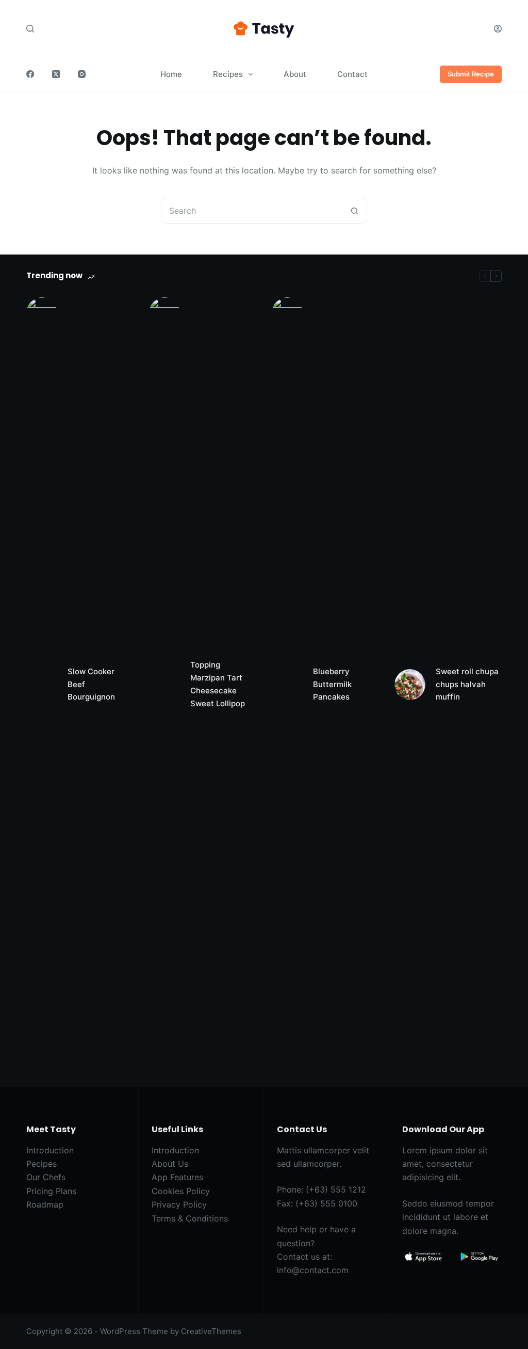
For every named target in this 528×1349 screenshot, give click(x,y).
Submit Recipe (471, 74)
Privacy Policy (179, 1204)
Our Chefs (45, 1177)
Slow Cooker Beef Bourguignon (91, 684)
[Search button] (354, 210)
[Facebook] (30, 74)
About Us (170, 1163)
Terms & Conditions (190, 1218)
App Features (177, 1177)
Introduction (50, 1150)
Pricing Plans (51, 1191)
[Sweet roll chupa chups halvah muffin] (409, 684)
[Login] (498, 29)
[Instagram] (82, 74)
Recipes (228, 74)
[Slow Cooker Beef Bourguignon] (41, 684)
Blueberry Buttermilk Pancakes (332, 684)
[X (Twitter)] (56, 74)
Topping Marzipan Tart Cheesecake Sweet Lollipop (217, 684)
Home (171, 74)
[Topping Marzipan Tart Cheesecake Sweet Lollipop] (164, 684)
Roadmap (44, 1204)
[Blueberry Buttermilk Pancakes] (287, 684)
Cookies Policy (181, 1191)
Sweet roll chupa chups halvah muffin (467, 684)
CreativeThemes (211, 1331)
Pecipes (41, 1163)
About (295, 74)
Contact (352, 74)
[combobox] (251, 211)
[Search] (30, 29)
